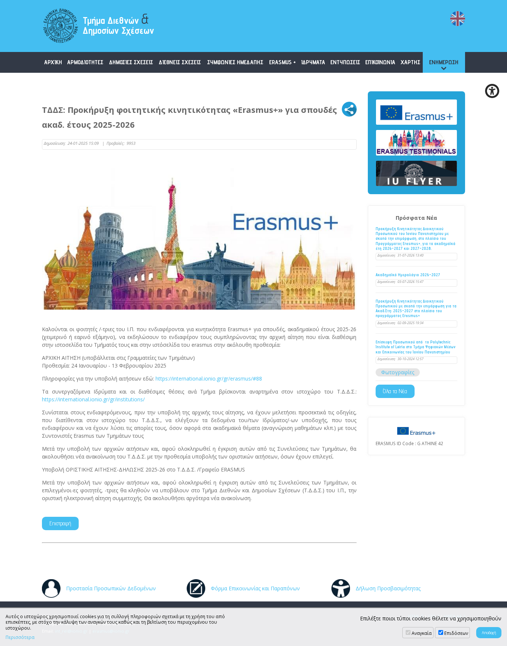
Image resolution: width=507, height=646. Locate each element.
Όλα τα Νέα (395, 391)
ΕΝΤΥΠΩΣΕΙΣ (345, 62)
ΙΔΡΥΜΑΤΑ (313, 62)
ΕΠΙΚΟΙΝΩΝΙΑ (380, 62)
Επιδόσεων (456, 633)
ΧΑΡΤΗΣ (410, 62)
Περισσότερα (20, 637)
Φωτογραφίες (397, 372)
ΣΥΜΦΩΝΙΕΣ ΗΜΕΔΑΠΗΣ (235, 62)
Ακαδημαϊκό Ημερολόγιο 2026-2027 (408, 275)
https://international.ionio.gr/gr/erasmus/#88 (209, 378)
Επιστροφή (60, 523)
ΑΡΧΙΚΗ (53, 62)
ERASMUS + (282, 62)
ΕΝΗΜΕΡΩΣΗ (443, 62)
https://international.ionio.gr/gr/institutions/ (93, 399)
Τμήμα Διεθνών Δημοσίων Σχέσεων (118, 23)
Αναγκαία (422, 633)
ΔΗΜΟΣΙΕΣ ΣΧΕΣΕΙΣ (131, 62)
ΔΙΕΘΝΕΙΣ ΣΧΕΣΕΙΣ (180, 62)
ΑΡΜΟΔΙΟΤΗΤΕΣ (85, 62)
